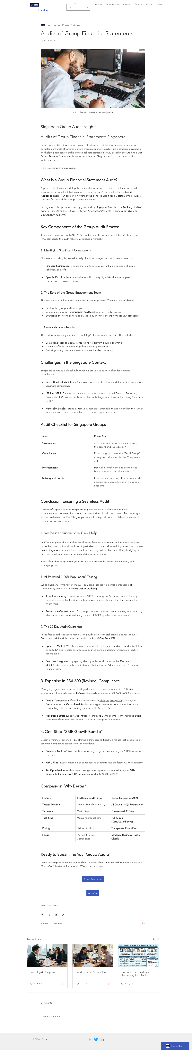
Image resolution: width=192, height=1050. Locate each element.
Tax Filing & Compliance (43, 972)
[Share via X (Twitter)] (49, 914)
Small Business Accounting (91, 972)
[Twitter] (96, 1039)
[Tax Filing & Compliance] (47, 955)
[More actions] (143, 25)
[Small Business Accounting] (93, 955)
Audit (43, 905)
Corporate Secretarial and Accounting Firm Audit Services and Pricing (135, 974)
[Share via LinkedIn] (56, 914)
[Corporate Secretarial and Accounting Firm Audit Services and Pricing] (138, 955)
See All (156, 939)
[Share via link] (62, 914)
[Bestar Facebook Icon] (90, 1039)
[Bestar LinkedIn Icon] (102, 1039)
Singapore (53, 905)
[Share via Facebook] (42, 914)
